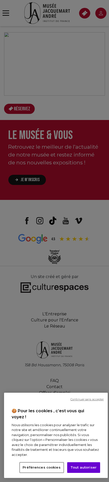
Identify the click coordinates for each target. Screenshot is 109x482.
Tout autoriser (83, 467)
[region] (56, 435)
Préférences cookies (41, 467)
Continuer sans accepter (87, 399)
